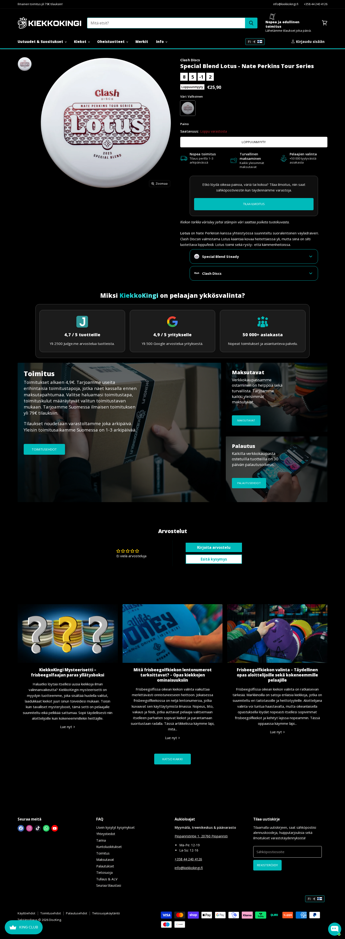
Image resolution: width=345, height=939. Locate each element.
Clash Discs (190, 59)
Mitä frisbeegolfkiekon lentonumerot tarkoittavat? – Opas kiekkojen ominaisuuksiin (173, 675)
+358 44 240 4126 (315, 4)
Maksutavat (105, 859)
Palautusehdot (76, 913)
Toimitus (103, 853)
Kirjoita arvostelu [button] (213, 547)
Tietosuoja (104, 872)
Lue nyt (66, 726)
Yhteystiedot (105, 834)
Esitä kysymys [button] (214, 559)
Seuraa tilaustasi (108, 885)
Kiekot (80, 41)
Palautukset (105, 866)
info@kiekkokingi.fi (285, 4)
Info (160, 41)
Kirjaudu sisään (310, 41)
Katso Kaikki (172, 759)
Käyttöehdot (26, 913)
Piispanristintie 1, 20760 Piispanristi (201, 836)
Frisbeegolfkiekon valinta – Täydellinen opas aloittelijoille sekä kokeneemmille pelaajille (277, 675)
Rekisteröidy (267, 865)
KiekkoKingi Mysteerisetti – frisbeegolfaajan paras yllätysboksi (67, 672)
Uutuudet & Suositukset (41, 41)
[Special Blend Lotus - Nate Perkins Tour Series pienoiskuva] (24, 64)
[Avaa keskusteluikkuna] (334, 929)
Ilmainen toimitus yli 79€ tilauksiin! (40, 4)
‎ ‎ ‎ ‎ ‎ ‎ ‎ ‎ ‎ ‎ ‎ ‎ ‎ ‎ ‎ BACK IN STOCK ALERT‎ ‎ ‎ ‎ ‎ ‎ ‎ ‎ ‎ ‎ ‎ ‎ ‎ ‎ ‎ (254, 204)
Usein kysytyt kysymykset (115, 827)
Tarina (101, 840)
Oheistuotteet (111, 41)
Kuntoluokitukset (109, 846)
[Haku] (251, 23)
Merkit (141, 41)
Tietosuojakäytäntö (106, 913)
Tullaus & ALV (106, 879)
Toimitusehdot (50, 913)
